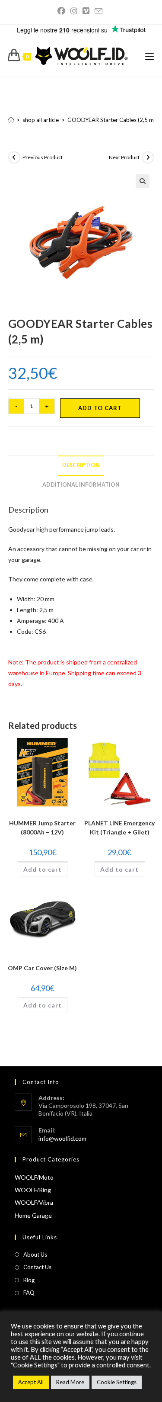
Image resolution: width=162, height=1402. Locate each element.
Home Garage (33, 1215)
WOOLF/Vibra (34, 1202)
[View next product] (148, 157)
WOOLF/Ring (33, 1189)
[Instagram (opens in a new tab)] (74, 11)
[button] (142, 181)
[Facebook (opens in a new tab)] (62, 11)
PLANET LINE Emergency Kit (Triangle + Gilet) (119, 827)
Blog (29, 1280)
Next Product (124, 157)
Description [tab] (81, 465)
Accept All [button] (31, 1382)
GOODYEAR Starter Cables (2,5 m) (111, 119)
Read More (70, 1382)
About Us (35, 1254)
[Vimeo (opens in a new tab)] (86, 11)
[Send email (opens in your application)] (98, 11)
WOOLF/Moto (34, 1177)
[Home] (11, 119)
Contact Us (37, 1267)
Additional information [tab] (81, 484)
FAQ (29, 1292)
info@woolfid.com (62, 1138)
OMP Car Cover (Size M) (42, 968)
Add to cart (100, 407)
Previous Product (42, 157)
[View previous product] (14, 157)
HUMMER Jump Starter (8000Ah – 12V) (42, 827)
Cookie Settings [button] (117, 1382)
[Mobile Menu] (149, 56)
